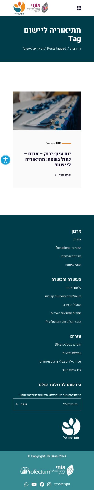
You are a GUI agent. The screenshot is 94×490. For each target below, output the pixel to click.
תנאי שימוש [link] (73, 264)
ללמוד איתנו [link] (73, 287)
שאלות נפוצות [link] (72, 353)
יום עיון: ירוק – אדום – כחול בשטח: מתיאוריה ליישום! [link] (47, 159)
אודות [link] (77, 239)
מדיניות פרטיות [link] (71, 256)
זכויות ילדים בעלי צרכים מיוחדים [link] (60, 361)
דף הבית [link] (75, 48)
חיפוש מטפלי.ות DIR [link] (68, 344)
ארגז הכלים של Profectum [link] (63, 321)
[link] (5, 159)
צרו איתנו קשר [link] (71, 370)
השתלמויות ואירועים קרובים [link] (63, 296)
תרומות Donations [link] (68, 247)
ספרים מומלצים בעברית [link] (66, 313)
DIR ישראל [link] (53, 143)
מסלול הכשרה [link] (72, 304)
